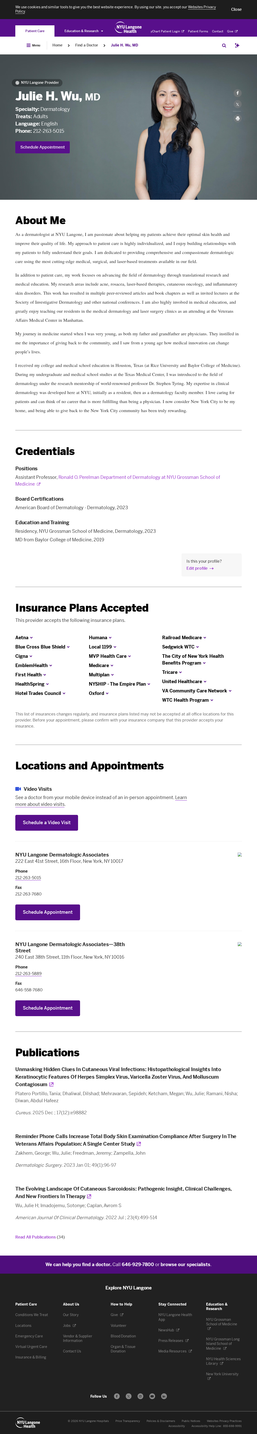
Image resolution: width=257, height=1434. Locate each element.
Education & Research (82, 31)
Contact (217, 31)
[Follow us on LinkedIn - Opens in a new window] (164, 1396)
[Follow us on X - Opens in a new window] (129, 1396)
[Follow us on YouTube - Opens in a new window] (152, 1396)
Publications (47, 1052)
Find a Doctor (86, 45)
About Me (40, 220)
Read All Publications (40, 1237)
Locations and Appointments (89, 765)
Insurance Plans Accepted (82, 608)
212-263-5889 (28, 973)
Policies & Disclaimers (161, 1421)
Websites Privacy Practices (224, 1421)
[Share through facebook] (238, 93)
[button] (236, 10)
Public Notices (191, 1421)
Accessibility (176, 1426)
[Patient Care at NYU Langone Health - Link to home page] (128, 27)
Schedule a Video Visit (47, 822)
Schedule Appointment (42, 147)
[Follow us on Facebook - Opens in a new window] (117, 1396)
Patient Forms (198, 31)
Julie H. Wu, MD (124, 45)
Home (57, 45)
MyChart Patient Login (164, 31)
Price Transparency (127, 1421)
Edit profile (197, 568)
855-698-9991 (232, 1426)
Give (230, 31)
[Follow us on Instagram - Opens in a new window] (140, 1396)
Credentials (45, 451)
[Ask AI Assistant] (237, 45)
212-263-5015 (48, 131)
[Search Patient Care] (224, 45)
